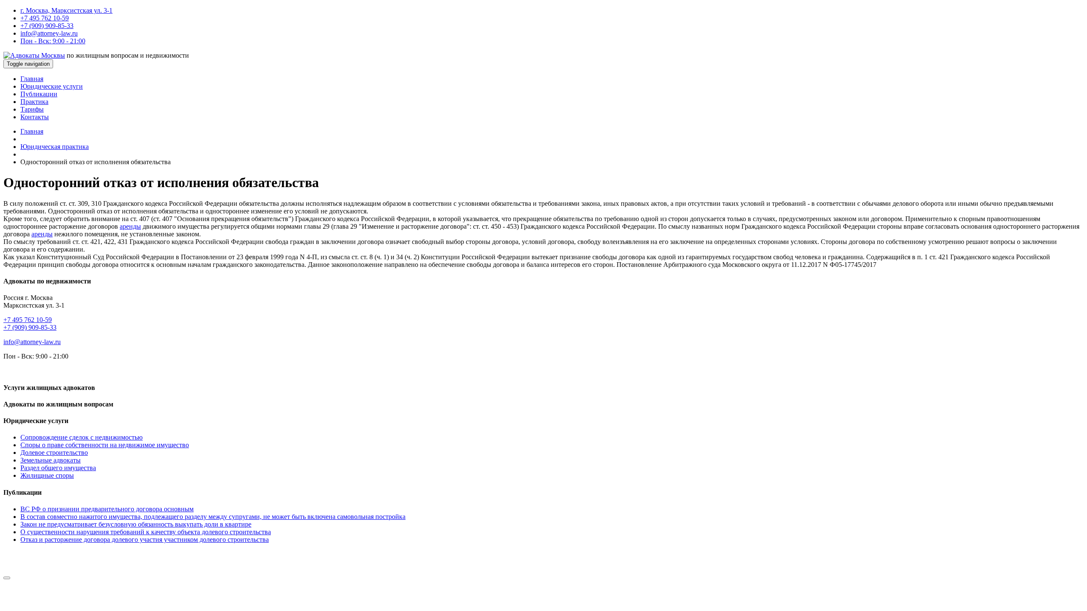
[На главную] (34, 55)
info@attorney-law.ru (49, 33)
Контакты (34, 117)
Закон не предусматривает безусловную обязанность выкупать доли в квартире (135, 524)
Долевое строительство (54, 452)
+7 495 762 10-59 (44, 18)
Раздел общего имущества (58, 467)
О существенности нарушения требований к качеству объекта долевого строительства (145, 531)
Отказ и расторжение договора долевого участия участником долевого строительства (144, 539)
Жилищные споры (47, 475)
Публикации (38, 94)
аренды (130, 226)
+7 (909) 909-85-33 (46, 25)
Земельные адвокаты (50, 460)
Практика (34, 101)
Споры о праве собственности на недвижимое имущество (104, 444)
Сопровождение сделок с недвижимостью (81, 437)
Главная (31, 78)
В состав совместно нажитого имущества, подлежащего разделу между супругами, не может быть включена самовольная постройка (213, 516)
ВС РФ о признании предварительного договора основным (107, 509)
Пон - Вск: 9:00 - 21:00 (52, 41)
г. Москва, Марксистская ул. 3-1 (66, 10)
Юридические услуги (51, 86)
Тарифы (32, 109)
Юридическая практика (54, 146)
